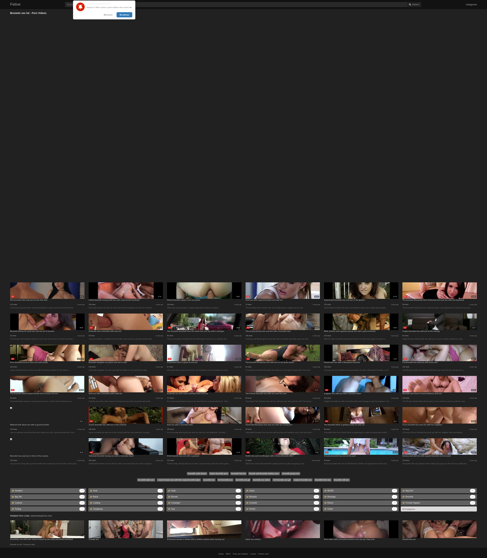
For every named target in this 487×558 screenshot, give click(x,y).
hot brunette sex (225, 480)
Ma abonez (124, 15)
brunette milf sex (341, 480)
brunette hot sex (238, 473)
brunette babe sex (146, 480)
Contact (253, 554)
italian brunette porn (219, 473)
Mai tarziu (108, 15)
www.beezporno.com (41, 516)
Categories (471, 4)
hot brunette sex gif (281, 480)
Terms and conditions (240, 554)
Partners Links (263, 554)
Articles (221, 554)
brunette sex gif (243, 480)
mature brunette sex (303, 480)
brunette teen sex (323, 480)
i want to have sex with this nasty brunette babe (179, 480)
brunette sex (209, 480)
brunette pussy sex (290, 473)
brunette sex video (261, 480)
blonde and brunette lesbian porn (264, 473)
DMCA (228, 554)
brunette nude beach (197, 473)
